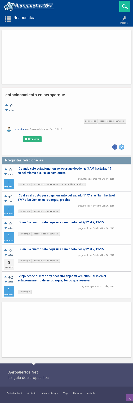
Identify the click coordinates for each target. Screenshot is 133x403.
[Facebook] (114, 147)
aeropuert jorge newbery (73, 184)
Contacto (31, 393)
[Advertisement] (66, 57)
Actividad (91, 393)
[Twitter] (121, 147)
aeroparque (90, 121)
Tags (65, 393)
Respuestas (24, 17)
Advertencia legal (49, 393)
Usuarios (77, 393)
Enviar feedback (14, 393)
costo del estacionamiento (112, 121)
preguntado (20, 129)
